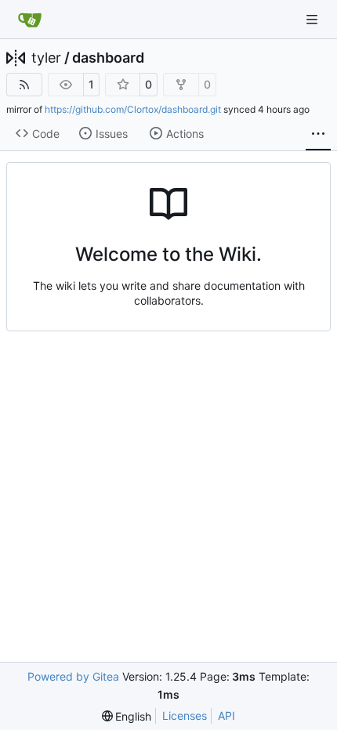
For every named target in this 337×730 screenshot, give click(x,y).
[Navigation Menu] (313, 19)
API (226, 715)
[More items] (318, 133)
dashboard (108, 58)
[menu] (127, 716)
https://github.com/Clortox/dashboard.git (133, 109)
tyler (46, 58)
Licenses (184, 715)
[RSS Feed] (24, 84)
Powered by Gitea (73, 676)
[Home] (30, 19)
